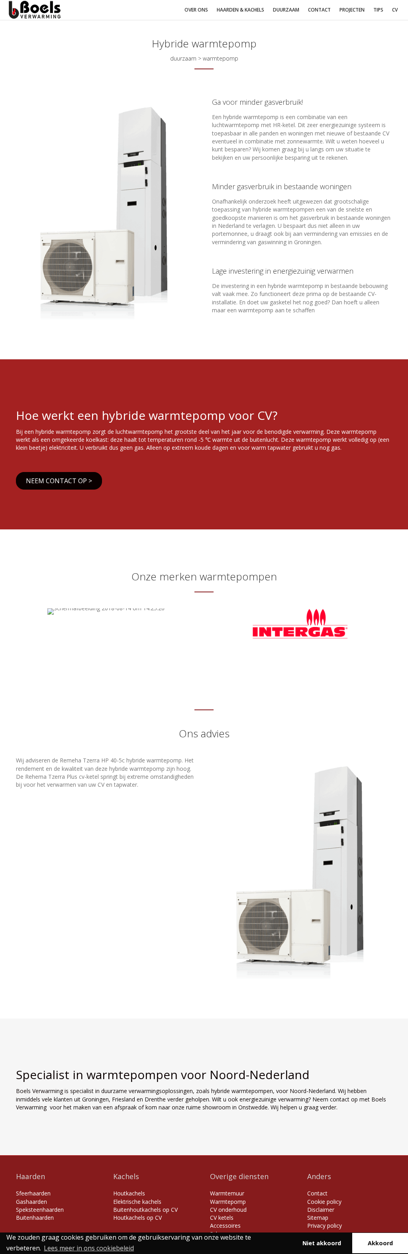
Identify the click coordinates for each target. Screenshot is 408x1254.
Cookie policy (324, 1201)
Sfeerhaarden (33, 1193)
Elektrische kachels (137, 1201)
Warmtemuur (227, 1193)
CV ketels (221, 1217)
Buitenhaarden (35, 1217)
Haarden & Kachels (240, 9)
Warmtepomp (228, 1201)
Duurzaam (286, 9)
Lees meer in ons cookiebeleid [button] (89, 1248)
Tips (378, 9)
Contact (319, 9)
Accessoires (225, 1225)
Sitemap (317, 1217)
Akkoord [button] (380, 1243)
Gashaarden (31, 1201)
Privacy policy (324, 1225)
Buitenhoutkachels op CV (145, 1209)
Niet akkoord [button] (321, 1243)
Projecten (352, 9)
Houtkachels (129, 1193)
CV (395, 9)
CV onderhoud (228, 1209)
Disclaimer (320, 1209)
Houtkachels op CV (137, 1217)
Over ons (196, 9)
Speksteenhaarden (40, 1209)
